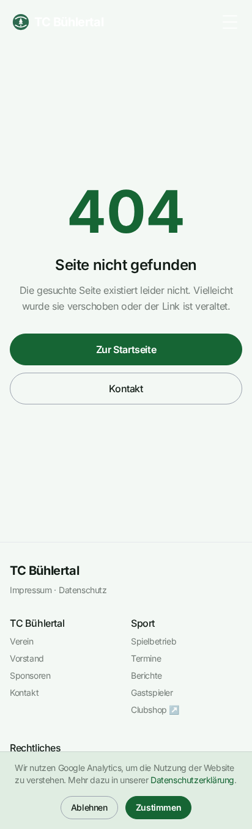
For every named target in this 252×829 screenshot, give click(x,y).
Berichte (146, 675)
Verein (22, 641)
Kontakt (126, 388)
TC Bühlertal (44, 570)
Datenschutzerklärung (192, 780)
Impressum (30, 590)
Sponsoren (30, 675)
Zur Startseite (126, 349)
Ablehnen (89, 807)
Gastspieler (152, 692)
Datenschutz (83, 590)
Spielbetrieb (153, 641)
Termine (146, 658)
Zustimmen (158, 807)
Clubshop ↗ (155, 709)
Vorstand (27, 658)
